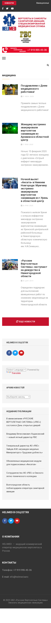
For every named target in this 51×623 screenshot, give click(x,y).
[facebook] (2, 8)
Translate (16, 373)
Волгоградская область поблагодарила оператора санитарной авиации (25, 488)
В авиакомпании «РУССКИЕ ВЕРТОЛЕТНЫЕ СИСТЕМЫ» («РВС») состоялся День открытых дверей (23, 422)
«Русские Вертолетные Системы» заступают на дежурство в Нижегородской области (34, 268)
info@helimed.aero (19, 577)
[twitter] (7, 8)
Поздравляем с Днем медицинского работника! (34, 88)
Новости (9, 3)
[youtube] (12, 8)
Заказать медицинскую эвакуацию (25, 602)
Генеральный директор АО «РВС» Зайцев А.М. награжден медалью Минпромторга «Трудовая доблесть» (24, 449)
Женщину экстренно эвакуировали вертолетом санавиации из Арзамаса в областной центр (35, 132)
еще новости (27, 321)
